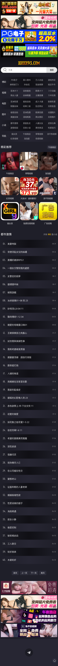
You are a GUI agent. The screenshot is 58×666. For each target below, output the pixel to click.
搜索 (52, 70)
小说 (4, 125)
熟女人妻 (14, 95)
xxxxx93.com (29, 63)
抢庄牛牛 (52, 84)
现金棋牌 (39, 84)
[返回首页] (54, 660)
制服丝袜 (14, 106)
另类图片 (52, 117)
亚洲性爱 (14, 101)
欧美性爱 (52, 101)
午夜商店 (27, 134)
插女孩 (14, 134)
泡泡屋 (27, 138)
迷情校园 (14, 127)
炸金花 (27, 84)
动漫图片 (52, 112)
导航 (4, 135)
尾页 (43, 573)
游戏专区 (52, 80)
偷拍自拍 (27, 101)
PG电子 (14, 80)
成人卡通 (39, 101)
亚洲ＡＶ (14, 90)
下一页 (34, 573)
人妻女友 (39, 123)
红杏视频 (14, 138)
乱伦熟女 (39, 106)
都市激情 (14, 123)
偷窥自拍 (14, 112)
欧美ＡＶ (39, 90)
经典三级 (27, 106)
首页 (15, 573)
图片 (4, 114)
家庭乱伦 (27, 123)
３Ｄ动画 (52, 90)
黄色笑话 (39, 127)
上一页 (24, 573)
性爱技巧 (52, 127)
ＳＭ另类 (52, 95)
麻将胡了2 (14, 84)
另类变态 (52, 106)
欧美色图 (39, 112)
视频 (4, 92)
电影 (4, 103)
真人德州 (27, 80)
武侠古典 (52, 123)
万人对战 (39, 80)
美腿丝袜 (14, 117)
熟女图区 (39, 117)
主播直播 (39, 95)
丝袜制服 (27, 95)
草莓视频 (39, 134)
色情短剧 (39, 138)
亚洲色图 (27, 112)
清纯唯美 (27, 117)
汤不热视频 (52, 134)
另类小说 (27, 127)
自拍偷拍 (27, 90)
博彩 (4, 81)
